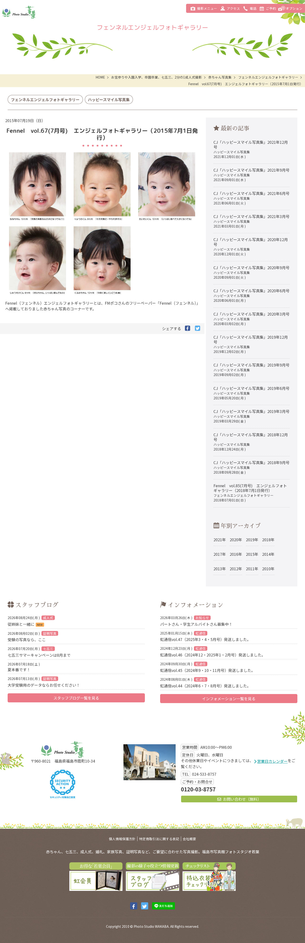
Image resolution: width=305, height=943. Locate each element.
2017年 (220, 554)
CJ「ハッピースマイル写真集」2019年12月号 (251, 344)
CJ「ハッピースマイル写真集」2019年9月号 (252, 369)
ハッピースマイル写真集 (109, 99)
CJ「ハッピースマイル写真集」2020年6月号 (252, 295)
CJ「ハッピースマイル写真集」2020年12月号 (251, 246)
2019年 (252, 539)
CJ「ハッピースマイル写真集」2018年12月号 (251, 442)
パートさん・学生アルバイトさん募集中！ (196, 620)
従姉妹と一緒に (30, 621)
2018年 (268, 539)
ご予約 (271, 8)
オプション (294, 8)
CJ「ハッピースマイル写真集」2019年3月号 (252, 415)
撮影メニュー (207, 8)
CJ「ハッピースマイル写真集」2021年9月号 (252, 174)
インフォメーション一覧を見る (228, 698)
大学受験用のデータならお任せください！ (44, 681)
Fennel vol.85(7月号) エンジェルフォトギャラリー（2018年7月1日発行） (250, 492)
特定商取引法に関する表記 (159, 838)
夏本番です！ (24, 667)
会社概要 (189, 838)
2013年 (220, 568)
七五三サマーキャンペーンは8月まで (39, 651)
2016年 (236, 554)
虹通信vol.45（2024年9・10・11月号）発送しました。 (207, 667)
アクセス (233, 8)
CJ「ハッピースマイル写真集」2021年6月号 (252, 197)
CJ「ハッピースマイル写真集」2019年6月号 (252, 392)
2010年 (268, 568)
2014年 (268, 554)
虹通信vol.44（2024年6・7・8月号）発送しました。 (205, 682)
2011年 (252, 568)
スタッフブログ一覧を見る (76, 698)
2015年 (252, 554)
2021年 (220, 539)
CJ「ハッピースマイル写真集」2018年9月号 (252, 467)
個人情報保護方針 (122, 838)
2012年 (236, 568)
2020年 (236, 539)
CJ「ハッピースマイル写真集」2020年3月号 (252, 318)
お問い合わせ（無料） (242, 799)
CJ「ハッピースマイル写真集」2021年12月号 (251, 149)
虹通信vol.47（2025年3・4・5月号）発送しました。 (205, 636)
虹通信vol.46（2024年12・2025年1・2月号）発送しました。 (212, 651)
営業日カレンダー (272, 761)
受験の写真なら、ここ (32, 636)
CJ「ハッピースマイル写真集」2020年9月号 (252, 272)
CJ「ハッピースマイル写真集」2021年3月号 (252, 220)
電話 (253, 8)
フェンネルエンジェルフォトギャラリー (45, 99)
